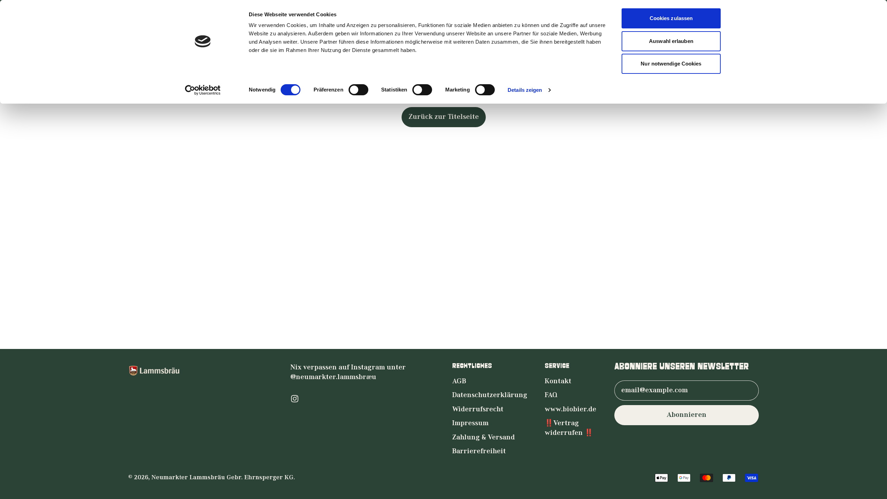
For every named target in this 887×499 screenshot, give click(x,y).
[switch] (358, 89)
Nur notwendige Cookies (671, 64)
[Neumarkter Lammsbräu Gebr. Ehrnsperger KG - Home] (200, 370)
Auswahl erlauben (671, 41)
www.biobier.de (570, 409)
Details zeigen (525, 90)
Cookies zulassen (671, 18)
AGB (459, 381)
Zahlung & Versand (483, 437)
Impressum (470, 423)
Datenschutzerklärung (489, 395)
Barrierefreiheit (479, 451)
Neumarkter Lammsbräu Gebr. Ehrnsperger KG (222, 478)
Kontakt (558, 381)
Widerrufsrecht (477, 409)
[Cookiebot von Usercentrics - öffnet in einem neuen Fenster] (203, 90)
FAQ (551, 395)
